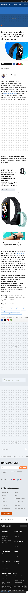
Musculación (5, 492)
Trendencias (5, 563)
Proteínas (4, 495)
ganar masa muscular (19, 508)
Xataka (3, 534)
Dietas (3, 498)
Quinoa (14, 456)
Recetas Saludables (19, 498)
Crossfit (21, 456)
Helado (24, 25)
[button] (11, 75)
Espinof (16, 546)
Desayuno (4, 501)
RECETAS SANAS (17, 4)
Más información (5, 591)
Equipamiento (10, 317)
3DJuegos (16, 534)
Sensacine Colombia (19, 580)
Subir (22, 526)
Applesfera (4, 538)
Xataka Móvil (5, 536)
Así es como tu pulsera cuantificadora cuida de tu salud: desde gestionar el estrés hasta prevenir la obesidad (13, 244)
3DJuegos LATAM (18, 576)
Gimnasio (5, 25)
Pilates (16, 492)
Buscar (26, 519)
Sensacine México (18, 578)
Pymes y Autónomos (19, 566)
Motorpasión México (19, 582)
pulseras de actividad (10, 93)
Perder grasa (17, 505)
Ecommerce (19, 317)
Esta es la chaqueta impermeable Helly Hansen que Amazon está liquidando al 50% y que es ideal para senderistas (15, 452)
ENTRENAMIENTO (6, 4)
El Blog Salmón (18, 563)
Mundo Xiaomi (5, 542)
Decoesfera (4, 566)
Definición (4, 505)
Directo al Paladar (6, 553)
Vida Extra (16, 536)
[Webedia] (24, 1)
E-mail (22, 64)
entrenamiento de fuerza (18, 502)
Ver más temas (6, 513)
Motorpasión (17, 553)
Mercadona (18, 25)
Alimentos (16, 495)
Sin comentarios (7, 63)
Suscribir (23, 467)
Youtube (14, 479)
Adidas (11, 25)
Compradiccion (5, 568)
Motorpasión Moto (18, 556)
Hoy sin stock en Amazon (8, 189)
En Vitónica (5, 241)
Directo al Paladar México (6, 583)
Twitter (17, 64)
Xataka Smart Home (6, 540)
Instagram (17, 479)
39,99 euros (20, 253)
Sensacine (16, 544)
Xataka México (5, 576)
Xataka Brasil (5, 578)
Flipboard (19, 64)
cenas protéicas (6, 508)
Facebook (14, 64)
